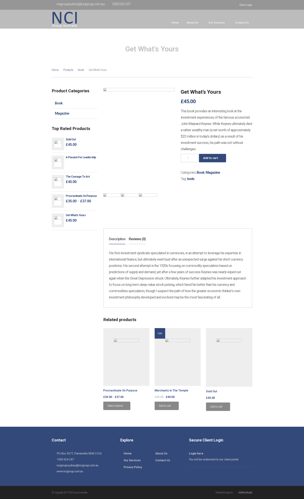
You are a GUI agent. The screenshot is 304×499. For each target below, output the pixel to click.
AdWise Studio (245, 492)
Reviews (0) (137, 239)
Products (68, 70)
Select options (115, 405)
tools (190, 179)
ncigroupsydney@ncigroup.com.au (80, 4)
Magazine (62, 113)
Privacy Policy (133, 467)
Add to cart (210, 158)
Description (117, 239)
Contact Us (162, 460)
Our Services (132, 460)
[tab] (117, 239)
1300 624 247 (121, 4)
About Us (161, 453)
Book (81, 70)
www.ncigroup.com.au (70, 471)
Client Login (245, 5)
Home (55, 70)
